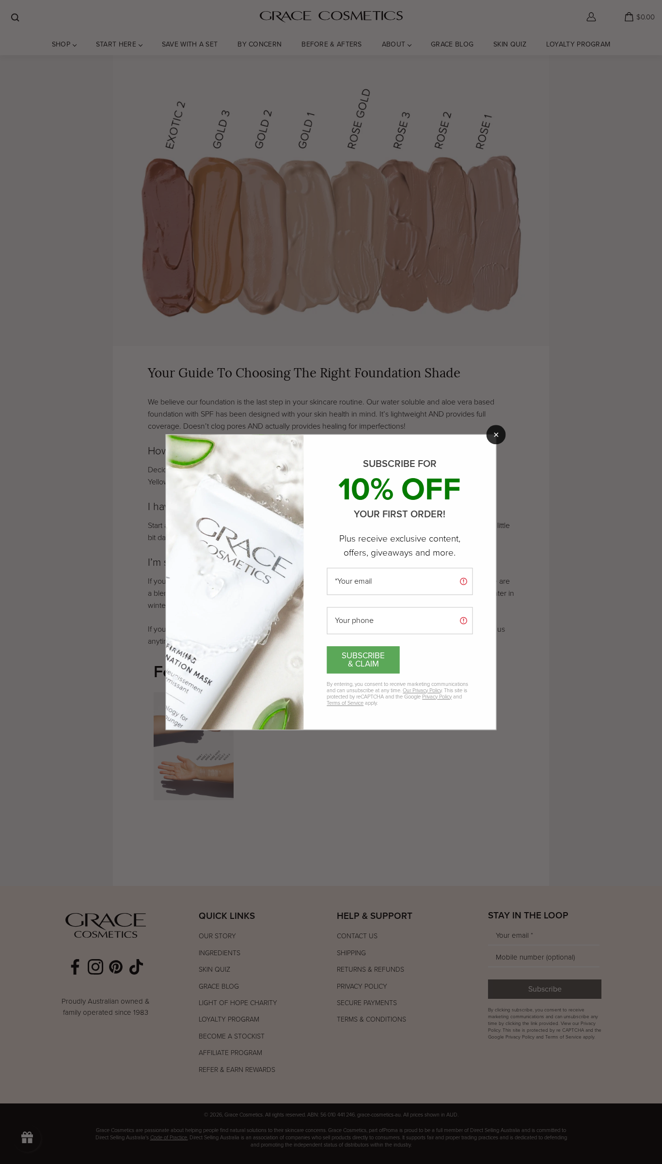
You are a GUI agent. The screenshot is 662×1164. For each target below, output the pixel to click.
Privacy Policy (437, 696)
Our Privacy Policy (422, 690)
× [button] (496, 434)
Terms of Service (345, 703)
